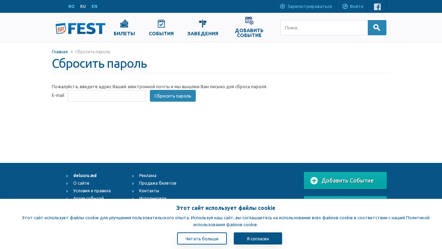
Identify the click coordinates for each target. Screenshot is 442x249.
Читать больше (202, 238)
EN (94, 6)
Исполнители (152, 198)
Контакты (149, 190)
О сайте (81, 183)
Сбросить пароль (172, 95)
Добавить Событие (347, 180)
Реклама (147, 175)
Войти (356, 6)
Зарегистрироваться (310, 6)
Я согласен (258, 238)
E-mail (58, 95)
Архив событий (88, 198)
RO (71, 6)
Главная (60, 51)
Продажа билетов (157, 183)
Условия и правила (92, 190)
